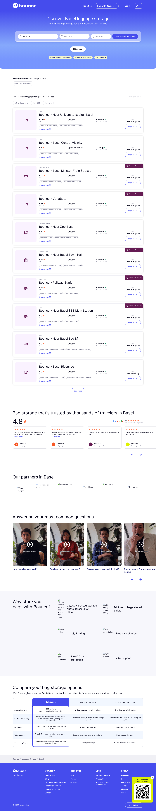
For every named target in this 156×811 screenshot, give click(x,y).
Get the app (50, 775)
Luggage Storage (29, 759)
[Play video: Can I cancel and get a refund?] (67, 544)
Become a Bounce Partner (55, 782)
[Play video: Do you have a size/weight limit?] (104, 544)
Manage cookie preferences (102, 783)
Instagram (125, 782)
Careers (48, 793)
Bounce (16, 759)
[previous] (132, 454)
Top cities (87, 6)
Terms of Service (103, 775)
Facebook (125, 775)
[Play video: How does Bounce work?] (30, 544)
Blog (47, 779)
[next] (140, 454)
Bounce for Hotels (52, 789)
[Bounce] (25, 5)
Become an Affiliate (53, 786)
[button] (125, 36)
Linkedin (124, 789)
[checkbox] (23, 83)
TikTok (124, 786)
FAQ (72, 775)
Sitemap (73, 782)
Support (73, 779)
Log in (127, 6)
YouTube (125, 793)
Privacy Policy (101, 779)
